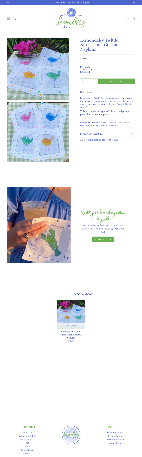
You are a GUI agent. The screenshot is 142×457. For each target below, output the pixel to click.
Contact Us (26, 432)
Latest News (27, 450)
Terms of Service (115, 439)
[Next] (134, 2)
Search (26, 453)
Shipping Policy (115, 432)
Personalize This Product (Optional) (87, 69)
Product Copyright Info (92, 134)
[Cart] (133, 18)
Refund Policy (115, 436)
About (27, 446)
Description (86, 92)
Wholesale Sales (27, 436)
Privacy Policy (115, 443)
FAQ (27, 443)
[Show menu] (8, 18)
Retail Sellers (26, 439)
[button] (14, 18)
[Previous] (8, 2)
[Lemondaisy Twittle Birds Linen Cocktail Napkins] (71, 314)
